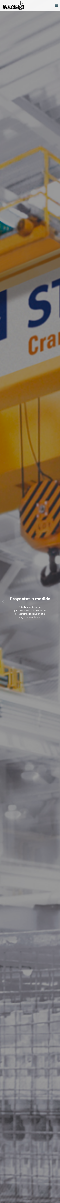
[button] (3, 601)
